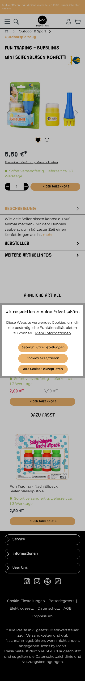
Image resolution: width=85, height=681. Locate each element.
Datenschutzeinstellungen (43, 347)
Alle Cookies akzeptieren (43, 369)
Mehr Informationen (53, 333)
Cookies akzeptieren (43, 358)
